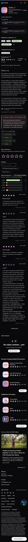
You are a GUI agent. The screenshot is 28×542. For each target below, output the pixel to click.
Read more (21, 467)
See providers (18, 539)
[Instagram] (7, 492)
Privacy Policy (11, 498)
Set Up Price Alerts (5, 509)
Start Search (20, 426)
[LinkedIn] (10, 492)
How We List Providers (6, 506)
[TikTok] (4, 492)
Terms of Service (5, 501)
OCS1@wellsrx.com (6, 482)
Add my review (13, 351)
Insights (9, 495)
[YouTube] (13, 492)
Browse (22, 390)
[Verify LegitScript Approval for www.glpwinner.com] (24, 503)
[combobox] (6, 172)
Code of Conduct (11, 504)
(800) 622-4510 (5, 484)
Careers (13, 501)
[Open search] (21, 3)
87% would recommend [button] (20, 175)
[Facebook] (2, 492)
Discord (3, 504)
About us (3, 495)
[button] (17, 168)
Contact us (3, 498)
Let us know (16, 22)
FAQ (14, 495)
